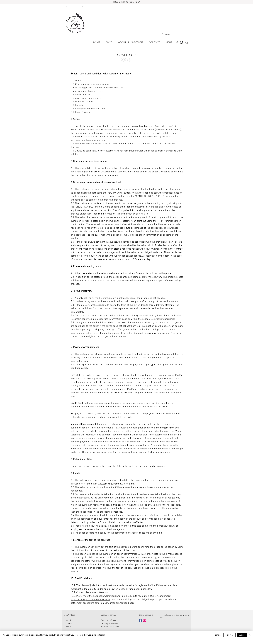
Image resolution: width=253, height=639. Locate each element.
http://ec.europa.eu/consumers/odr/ (90, 599)
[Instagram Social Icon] (144, 620)
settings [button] (218, 634)
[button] (187, 42)
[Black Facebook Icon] (177, 42)
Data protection (98, 634)
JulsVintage (69, 615)
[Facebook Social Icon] (140, 620)
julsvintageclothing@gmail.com (132, 427)
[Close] (249, 635)
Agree (241, 634)
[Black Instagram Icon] (181, 42)
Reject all (229, 634)
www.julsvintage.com (142, 126)
